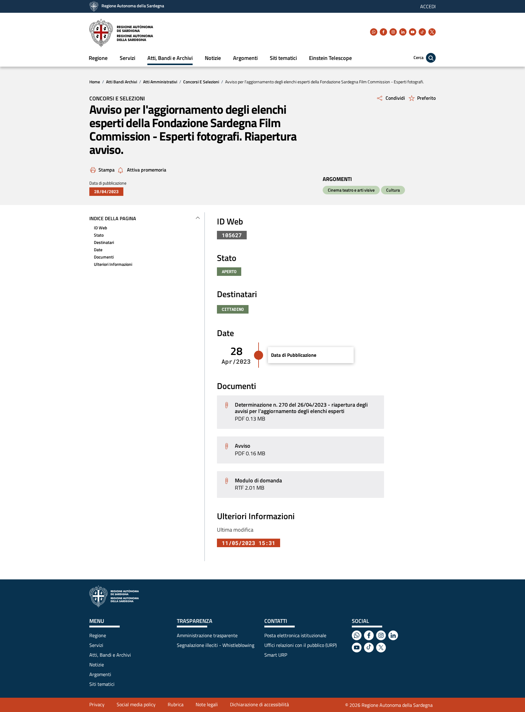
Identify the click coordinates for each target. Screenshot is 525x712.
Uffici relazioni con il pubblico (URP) (300, 645)
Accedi (428, 6)
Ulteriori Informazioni (113, 264)
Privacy (97, 704)
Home (94, 81)
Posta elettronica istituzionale (295, 635)
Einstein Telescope (330, 58)
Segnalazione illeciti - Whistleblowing (215, 645)
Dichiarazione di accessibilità (259, 704)
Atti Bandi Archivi (121, 81)
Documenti (104, 257)
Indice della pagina (112, 218)
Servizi (127, 58)
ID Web (100, 227)
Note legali (207, 704)
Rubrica (176, 704)
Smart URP (275, 654)
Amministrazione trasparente (207, 635)
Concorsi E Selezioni (201, 81)
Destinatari (104, 242)
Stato (99, 235)
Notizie (213, 58)
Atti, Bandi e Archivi (170, 58)
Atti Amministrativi (160, 81)
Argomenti (245, 58)
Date (98, 249)
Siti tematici (283, 58)
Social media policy (136, 704)
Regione (98, 58)
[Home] (121, 33)
